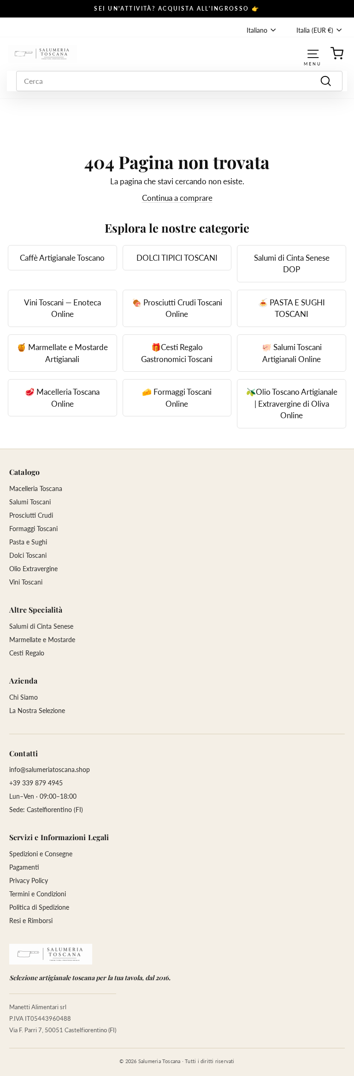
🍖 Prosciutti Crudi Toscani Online (177, 308)
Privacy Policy (28, 880)
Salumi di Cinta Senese (41, 626)
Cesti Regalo (26, 653)
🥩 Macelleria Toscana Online (62, 398)
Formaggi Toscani (33, 528)
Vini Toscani (25, 582)
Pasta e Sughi (28, 542)
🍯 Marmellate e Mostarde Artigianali (62, 353)
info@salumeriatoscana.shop (49, 769)
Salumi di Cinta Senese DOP (292, 264)
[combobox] (179, 81)
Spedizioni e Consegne (40, 854)
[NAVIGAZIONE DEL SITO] (313, 54)
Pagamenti (24, 867)
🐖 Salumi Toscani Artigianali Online (292, 353)
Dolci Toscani (28, 555)
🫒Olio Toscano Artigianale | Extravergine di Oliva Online (291, 403)
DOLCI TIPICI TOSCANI (177, 258)
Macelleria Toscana (35, 488)
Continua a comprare (177, 198)
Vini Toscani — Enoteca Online (62, 308)
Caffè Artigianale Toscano (62, 258)
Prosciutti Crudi (31, 515)
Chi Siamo (23, 697)
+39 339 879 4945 (36, 783)
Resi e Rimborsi (31, 920)
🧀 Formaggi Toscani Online (177, 398)
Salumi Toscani (30, 502)
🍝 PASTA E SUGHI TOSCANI (291, 308)
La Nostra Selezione (37, 710)
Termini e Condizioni (37, 894)
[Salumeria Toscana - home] (50, 954)
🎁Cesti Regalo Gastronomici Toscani (176, 353)
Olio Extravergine (33, 569)
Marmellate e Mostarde (42, 639)
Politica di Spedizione (39, 907)
